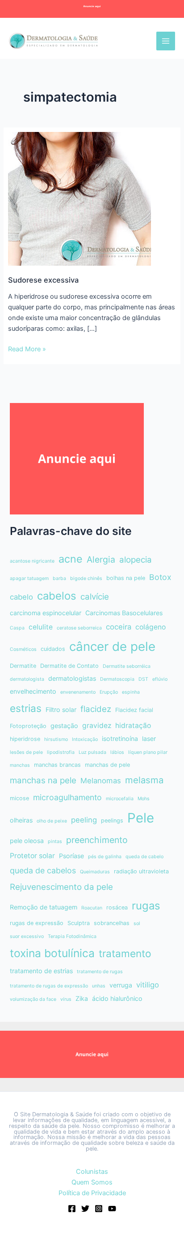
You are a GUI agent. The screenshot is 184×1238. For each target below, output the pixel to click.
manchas (20, 765)
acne (71, 558)
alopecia (135, 560)
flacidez (95, 709)
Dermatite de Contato (69, 665)
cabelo (21, 596)
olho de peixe (52, 821)
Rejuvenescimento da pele (61, 887)
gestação (64, 725)
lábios (117, 752)
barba (59, 578)
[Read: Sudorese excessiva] (79, 198)
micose (19, 798)
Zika (81, 998)
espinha (131, 692)
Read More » (27, 349)
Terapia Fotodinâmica (72, 936)
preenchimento (97, 840)
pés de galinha (104, 857)
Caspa (17, 628)
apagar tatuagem (29, 578)
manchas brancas (57, 764)
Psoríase (71, 856)
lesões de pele (26, 752)
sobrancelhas (112, 923)
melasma (144, 780)
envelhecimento (33, 691)
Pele (140, 818)
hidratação (133, 725)
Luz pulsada (92, 752)
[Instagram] (99, 1209)
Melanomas (100, 780)
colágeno (150, 627)
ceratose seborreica (79, 628)
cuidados (53, 649)
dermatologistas (72, 678)
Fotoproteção (28, 726)
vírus (65, 999)
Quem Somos (92, 1182)
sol (137, 923)
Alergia (101, 559)
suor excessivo (27, 936)
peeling (84, 819)
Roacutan (91, 908)
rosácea (117, 907)
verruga (120, 985)
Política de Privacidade (92, 1193)
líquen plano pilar (147, 752)
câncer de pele (112, 646)
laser (149, 738)
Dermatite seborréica (127, 666)
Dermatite (23, 665)
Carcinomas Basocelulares (124, 613)
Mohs (144, 799)
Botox (160, 577)
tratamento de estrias (41, 971)
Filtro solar (61, 709)
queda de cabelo (144, 857)
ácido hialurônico (117, 998)
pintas (55, 841)
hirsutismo (56, 739)
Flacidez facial (134, 710)
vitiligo (147, 984)
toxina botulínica (52, 953)
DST (143, 679)
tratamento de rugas (100, 972)
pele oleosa (27, 840)
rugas (146, 905)
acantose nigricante (32, 561)
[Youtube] (112, 1209)
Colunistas (92, 1172)
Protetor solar (32, 855)
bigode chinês (86, 578)
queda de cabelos (43, 870)
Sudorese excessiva (43, 280)
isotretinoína (120, 738)
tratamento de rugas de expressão (49, 986)
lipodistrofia (61, 752)
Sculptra (78, 923)
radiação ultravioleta (141, 871)
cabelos (56, 595)
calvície (94, 597)
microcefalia (120, 799)
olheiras (21, 820)
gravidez (96, 725)
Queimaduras (95, 872)
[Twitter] (85, 1209)
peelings (112, 820)
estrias (26, 708)
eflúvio (159, 679)
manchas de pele (107, 764)
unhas (98, 986)
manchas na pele (43, 780)
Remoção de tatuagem (43, 907)
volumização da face (33, 999)
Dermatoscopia (117, 679)
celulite (41, 627)
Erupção (109, 692)
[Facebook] (72, 1209)
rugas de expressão (36, 923)
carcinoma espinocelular (45, 613)
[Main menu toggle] (165, 41)
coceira (118, 626)
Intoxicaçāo (85, 739)
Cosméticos (23, 649)
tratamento (125, 953)
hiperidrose (25, 739)
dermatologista (27, 679)
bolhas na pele (125, 578)
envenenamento (78, 692)
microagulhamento (67, 797)
